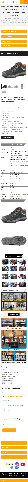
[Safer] (10, 464)
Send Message (9, 430)
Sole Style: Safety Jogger (8, 369)
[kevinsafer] (3, 383)
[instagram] (17, 464)
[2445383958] (5, 383)
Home (5, 18)
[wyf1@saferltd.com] (7, 383)
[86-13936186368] (11, 383)
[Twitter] (11, 467)
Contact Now (8, 137)
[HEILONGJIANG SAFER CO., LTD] (3, 2)
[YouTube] (22, 464)
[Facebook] (17, 467)
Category (10, 18)
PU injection (12, 367)
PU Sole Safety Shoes (18, 18)
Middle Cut (20, 367)
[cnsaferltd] (9, 383)
